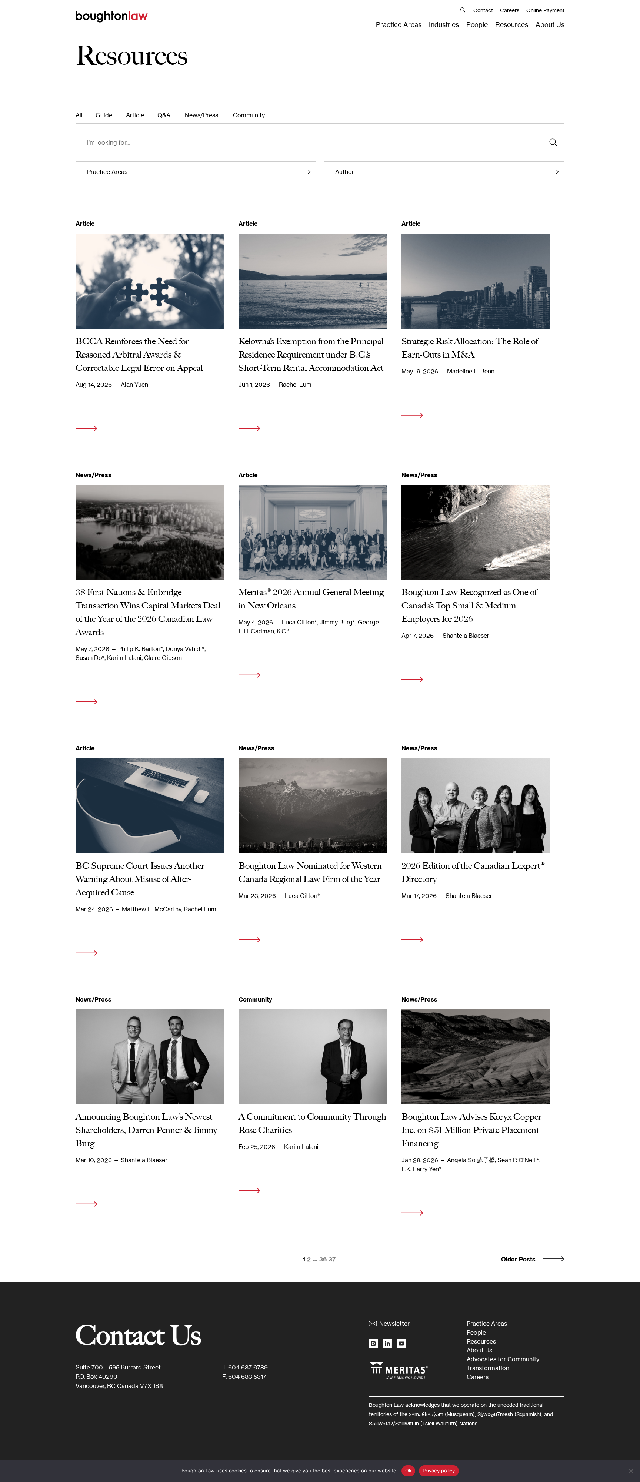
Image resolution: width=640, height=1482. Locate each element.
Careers (509, 10)
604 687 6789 (248, 1367)
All (79, 115)
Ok (408, 1470)
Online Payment (545, 10)
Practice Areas (398, 24)
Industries (444, 24)
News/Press (201, 115)
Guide (104, 115)
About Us (550, 24)
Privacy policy (439, 1470)
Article (135, 115)
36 (323, 1259)
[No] (630, 1471)
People (477, 24)
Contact (483, 10)
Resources (511, 24)
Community (249, 115)
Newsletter (394, 1323)
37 (332, 1259)
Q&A (163, 115)
